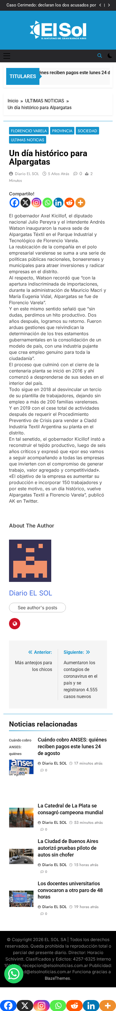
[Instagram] (36, 203)
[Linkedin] (58, 203)
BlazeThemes (57, 978)
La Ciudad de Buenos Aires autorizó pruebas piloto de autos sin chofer (68, 848)
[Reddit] (69, 203)
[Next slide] (109, 5)
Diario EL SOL (27, 173)
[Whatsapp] (47, 203)
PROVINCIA (62, 131)
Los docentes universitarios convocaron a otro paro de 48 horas (70, 890)
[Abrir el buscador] (99, 55)
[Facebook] (14, 203)
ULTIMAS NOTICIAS (27, 140)
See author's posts (37, 607)
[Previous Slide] (100, 5)
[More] (80, 203)
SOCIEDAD (87, 131)
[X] (25, 203)
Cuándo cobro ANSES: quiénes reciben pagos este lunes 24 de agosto (72, 746)
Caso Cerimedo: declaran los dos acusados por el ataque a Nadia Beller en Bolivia (51, 5)
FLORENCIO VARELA (29, 131)
